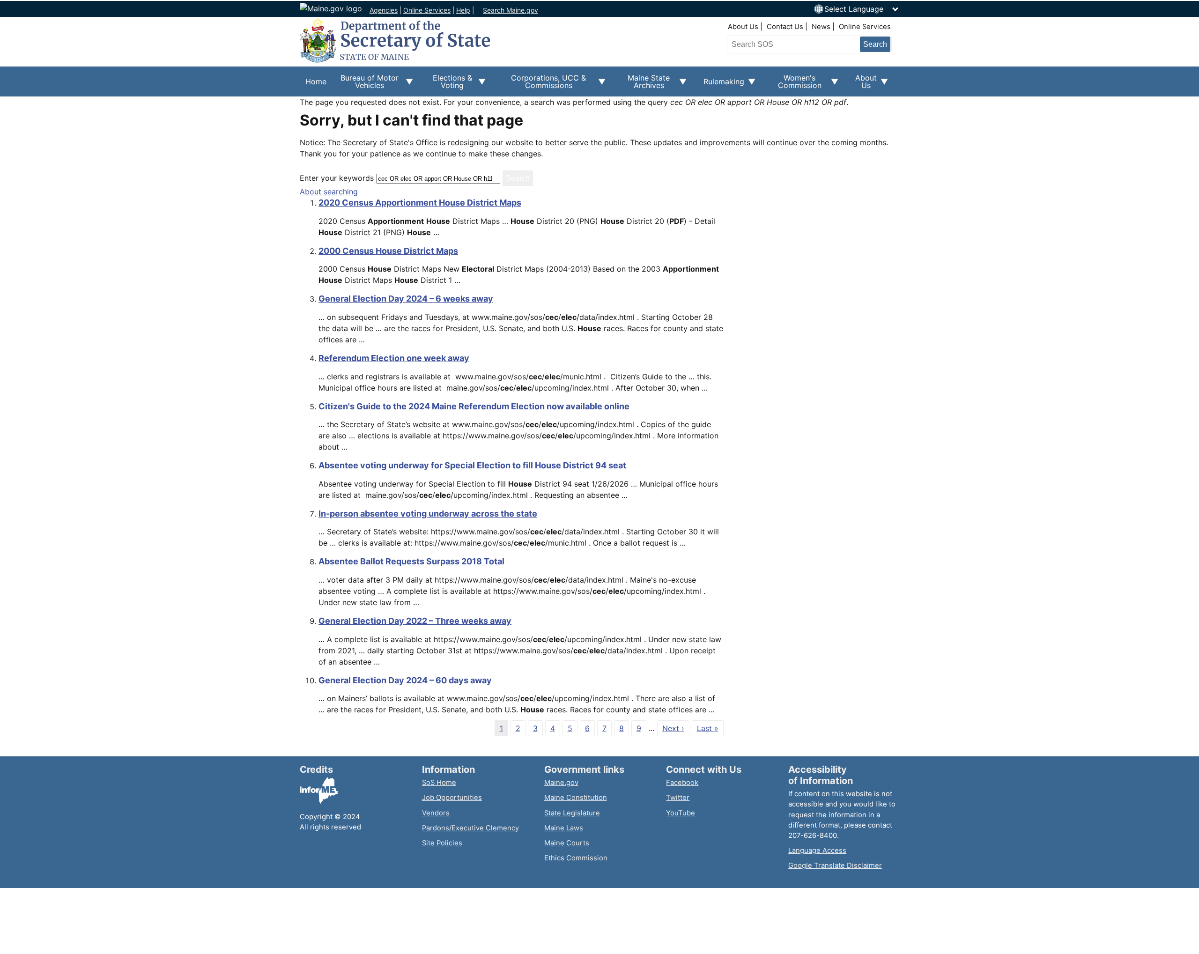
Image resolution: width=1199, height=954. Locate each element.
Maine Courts (566, 843)
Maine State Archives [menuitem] (643, 84)
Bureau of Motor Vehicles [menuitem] (365, 84)
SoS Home (439, 782)
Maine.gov (561, 782)
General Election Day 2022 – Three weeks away (414, 621)
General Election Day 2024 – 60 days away (405, 680)
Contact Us (785, 26)
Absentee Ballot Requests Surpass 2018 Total (411, 561)
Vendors (436, 813)
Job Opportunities (452, 797)
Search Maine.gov (510, 10)
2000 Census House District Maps (388, 251)
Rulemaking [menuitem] (721, 86)
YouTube (680, 813)
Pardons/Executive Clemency (470, 828)
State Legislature (572, 813)
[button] (861, 9)
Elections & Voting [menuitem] (448, 84)
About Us (743, 26)
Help (463, 10)
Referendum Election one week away (393, 358)
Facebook (682, 782)
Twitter (677, 797)
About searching (329, 191)
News (821, 26)
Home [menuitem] (315, 81)
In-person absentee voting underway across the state (427, 513)
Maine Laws (563, 828)
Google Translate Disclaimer (835, 865)
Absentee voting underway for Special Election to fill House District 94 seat (472, 465)
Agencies (384, 10)
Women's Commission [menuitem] (794, 84)
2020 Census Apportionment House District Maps (419, 202)
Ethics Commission (575, 858)
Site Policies (442, 843)
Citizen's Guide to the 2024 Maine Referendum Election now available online (473, 406)
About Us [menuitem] (863, 84)
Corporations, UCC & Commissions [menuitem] (541, 84)
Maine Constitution (575, 797)
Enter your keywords (337, 178)
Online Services (427, 10)
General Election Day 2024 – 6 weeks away (405, 298)
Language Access (817, 850)
